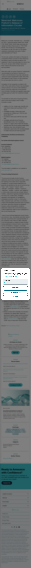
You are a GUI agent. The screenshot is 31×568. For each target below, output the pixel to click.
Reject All (15, 296)
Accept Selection (15, 292)
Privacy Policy (8, 276)
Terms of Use (17, 276)
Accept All (15, 287)
